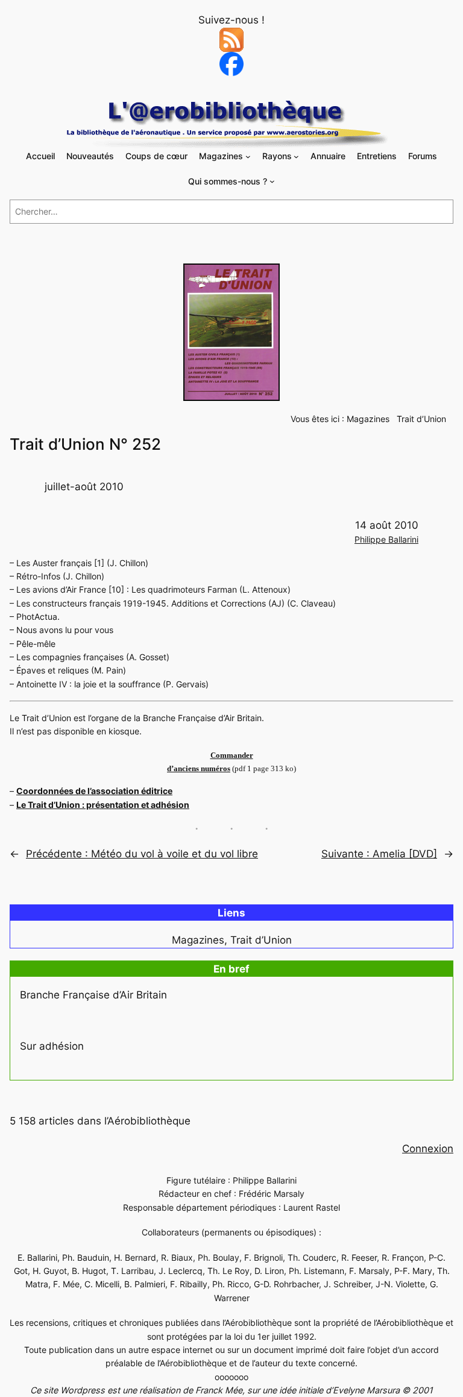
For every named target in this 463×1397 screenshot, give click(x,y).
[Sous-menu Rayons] (296, 156)
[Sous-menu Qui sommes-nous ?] (272, 181)
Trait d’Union (421, 419)
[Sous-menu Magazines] (248, 156)
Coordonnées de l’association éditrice (94, 791)
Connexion (427, 1149)
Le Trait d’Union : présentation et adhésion (102, 804)
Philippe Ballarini (386, 539)
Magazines (368, 419)
